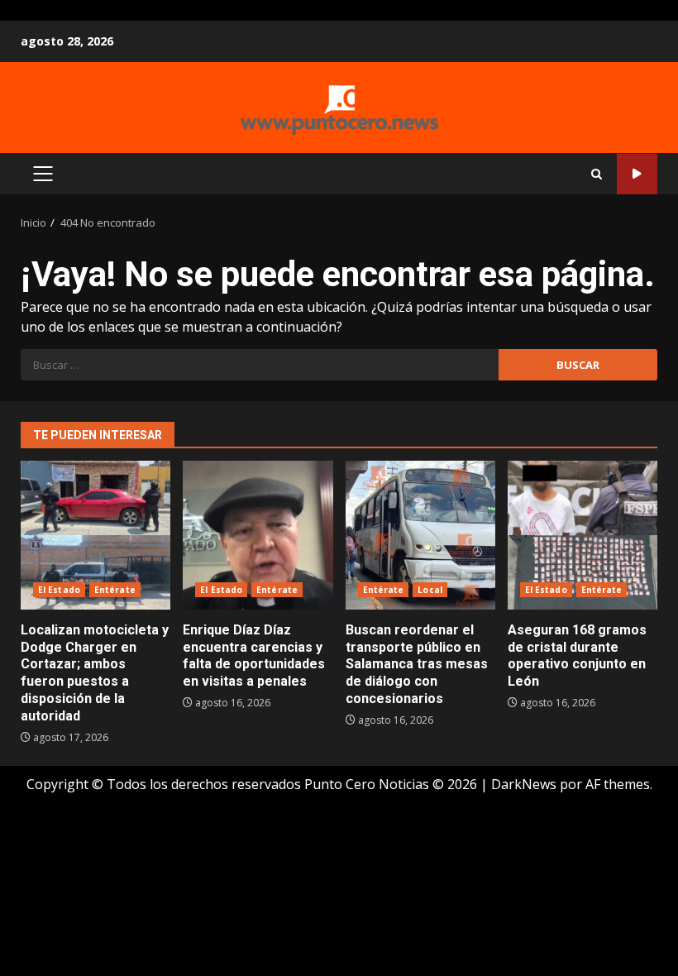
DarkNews (523, 784)
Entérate (115, 590)
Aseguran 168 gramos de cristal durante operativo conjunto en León (582, 535)
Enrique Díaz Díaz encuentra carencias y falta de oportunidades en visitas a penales (257, 535)
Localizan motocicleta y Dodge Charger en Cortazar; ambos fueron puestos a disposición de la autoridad (95, 535)
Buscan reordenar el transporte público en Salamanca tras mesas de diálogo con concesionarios (420, 535)
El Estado (59, 590)
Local (430, 590)
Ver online (637, 174)
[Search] (596, 174)
